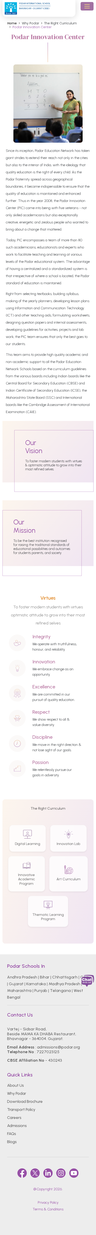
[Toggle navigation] (87, 6)
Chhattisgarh (64, 977)
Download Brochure (25, 1101)
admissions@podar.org (58, 1047)
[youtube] (74, 1173)
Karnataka (36, 983)
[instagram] (61, 1173)
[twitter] (35, 1173)
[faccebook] (22, 1173)
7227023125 (48, 1051)
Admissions (17, 1125)
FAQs (11, 1133)
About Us (15, 1085)
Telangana (60, 990)
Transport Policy (21, 1109)
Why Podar (16, 1093)
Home (12, 23)
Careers (14, 1117)
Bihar (44, 977)
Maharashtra (19, 990)
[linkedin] (48, 1173)
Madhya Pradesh (64, 983)
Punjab (40, 990)
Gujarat (16, 983)
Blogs (12, 1141)
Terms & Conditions (48, 1209)
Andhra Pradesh (22, 977)
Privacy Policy (48, 1202)
